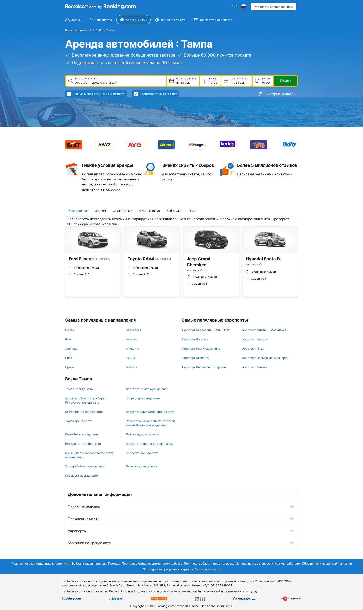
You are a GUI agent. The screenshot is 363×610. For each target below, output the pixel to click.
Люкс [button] (192, 210)
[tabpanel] (181, 260)
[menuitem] (73, 19)
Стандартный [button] (122, 210)
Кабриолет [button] (174, 210)
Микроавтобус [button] (149, 210)
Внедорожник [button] (78, 210)
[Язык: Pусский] (243, 7)
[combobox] (119, 83)
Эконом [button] (100, 210)
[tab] (78, 210)
